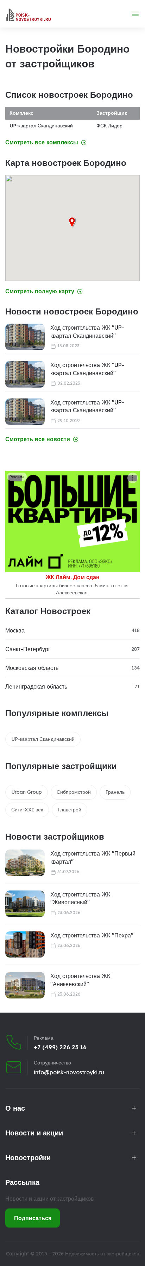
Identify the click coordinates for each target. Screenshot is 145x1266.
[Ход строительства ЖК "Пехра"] (25, 944)
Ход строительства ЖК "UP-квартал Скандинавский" (87, 331)
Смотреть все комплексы (41, 142)
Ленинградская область (36, 686)
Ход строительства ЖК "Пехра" (91, 935)
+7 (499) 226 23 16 (60, 1047)
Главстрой (69, 809)
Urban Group (26, 792)
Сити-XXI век (27, 809)
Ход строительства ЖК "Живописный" (80, 898)
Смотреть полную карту (39, 291)
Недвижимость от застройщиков (102, 1253)
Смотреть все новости (37, 439)
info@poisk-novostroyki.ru (69, 1072)
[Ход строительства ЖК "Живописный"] (25, 903)
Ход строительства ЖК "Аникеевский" (80, 979)
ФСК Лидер (109, 125)
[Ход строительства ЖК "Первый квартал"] (25, 863)
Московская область (31, 667)
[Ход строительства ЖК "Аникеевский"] (25, 985)
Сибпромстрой (74, 792)
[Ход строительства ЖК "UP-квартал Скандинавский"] (25, 337)
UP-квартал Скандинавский (41, 125)
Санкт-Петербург (27, 649)
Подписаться (32, 1218)
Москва (15, 630)
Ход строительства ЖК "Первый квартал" (92, 857)
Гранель (115, 792)
